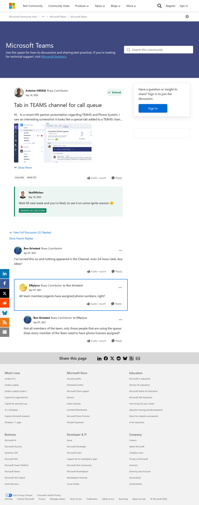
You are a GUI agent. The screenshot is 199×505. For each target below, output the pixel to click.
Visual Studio (73, 483)
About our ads (139, 498)
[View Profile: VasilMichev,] (23, 195)
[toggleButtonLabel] (187, 16)
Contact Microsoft (25, 498)
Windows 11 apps (13, 422)
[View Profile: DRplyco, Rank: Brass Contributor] (23, 287)
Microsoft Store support (78, 391)
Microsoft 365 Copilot (15, 477)
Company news (136, 452)
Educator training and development (145, 409)
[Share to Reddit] (119, 358)
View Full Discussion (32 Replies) (32, 232)
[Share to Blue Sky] (125, 358)
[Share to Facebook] (106, 358)
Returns (70, 397)
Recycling (123, 498)
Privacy (42, 498)
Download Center (75, 384)
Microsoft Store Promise (78, 416)
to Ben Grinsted (73, 285)
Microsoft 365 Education (140, 397)
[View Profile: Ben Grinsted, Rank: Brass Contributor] (18, 250)
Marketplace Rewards (77, 477)
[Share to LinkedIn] (99, 358)
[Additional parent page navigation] (43, 16)
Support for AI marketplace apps (82, 458)
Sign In (184, 6)
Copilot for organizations (16, 397)
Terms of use (76, 498)
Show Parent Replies (21, 238)
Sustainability (135, 483)
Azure (69, 440)
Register (170, 6)
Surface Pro (10, 378)
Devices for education (139, 384)
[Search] (159, 6)
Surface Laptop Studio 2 (16, 391)
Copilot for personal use (16, 403)
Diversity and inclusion (140, 471)
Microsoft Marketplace (77, 471)
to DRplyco (80, 318)
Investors (133, 465)
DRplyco (34, 285)
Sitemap (8, 498)
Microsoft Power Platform (17, 465)
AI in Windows (11, 409)
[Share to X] (112, 358)
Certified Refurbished (77, 409)
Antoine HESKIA (36, 90)
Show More (25, 167)
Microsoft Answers (53, 56)
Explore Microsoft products (17, 416)
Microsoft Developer (76, 446)
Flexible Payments (75, 422)
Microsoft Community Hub (23, 16)
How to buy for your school (141, 403)
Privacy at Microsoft (138, 458)
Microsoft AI (10, 440)
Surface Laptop (12, 384)
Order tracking (73, 403)
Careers (133, 440)
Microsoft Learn (74, 452)
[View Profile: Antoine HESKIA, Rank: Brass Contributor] (19, 92)
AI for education (136, 422)
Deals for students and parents (143, 416)
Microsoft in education (139, 378)
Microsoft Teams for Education (143, 391)
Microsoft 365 (11, 458)
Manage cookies (57, 498)
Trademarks (91, 498)
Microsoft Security (13, 446)
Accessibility (135, 477)
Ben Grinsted (32, 248)
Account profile (74, 378)
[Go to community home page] (12, 6)
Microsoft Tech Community (79, 465)
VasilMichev (36, 192)
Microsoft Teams (58, 16)
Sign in (153, 108)
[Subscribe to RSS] (131, 358)
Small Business (12, 483)
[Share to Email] (138, 358)
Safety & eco (108, 498)
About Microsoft (136, 446)
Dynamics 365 (11, 452)
